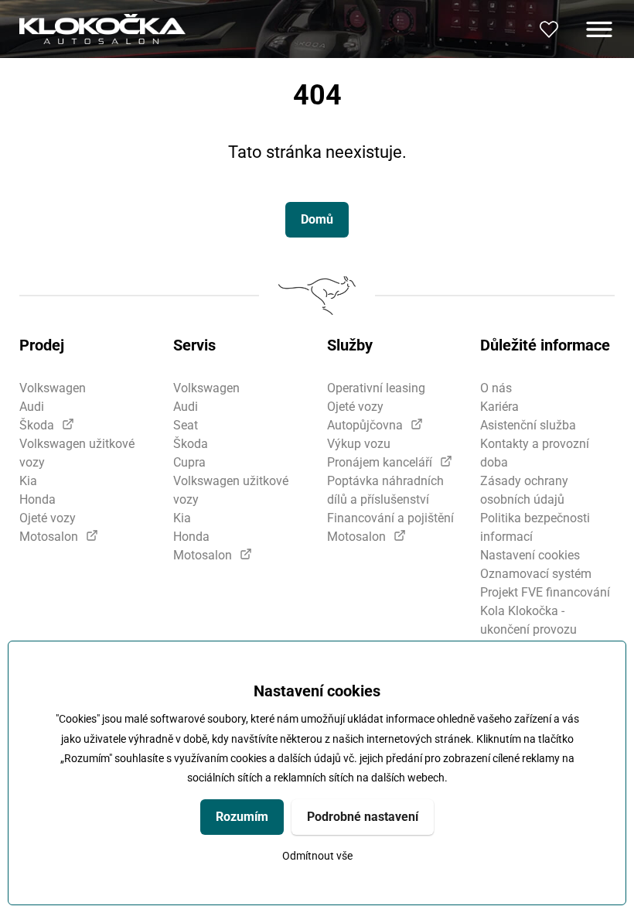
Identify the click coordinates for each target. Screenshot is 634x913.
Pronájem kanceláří (379, 462)
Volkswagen (52, 388)
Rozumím (242, 816)
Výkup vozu (358, 443)
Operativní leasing (376, 388)
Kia (28, 481)
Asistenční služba (528, 425)
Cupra (189, 462)
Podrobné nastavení (362, 816)
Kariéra (499, 406)
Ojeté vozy (47, 518)
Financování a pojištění (390, 518)
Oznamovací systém (535, 573)
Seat (185, 425)
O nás (496, 388)
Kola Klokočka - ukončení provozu (528, 620)
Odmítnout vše (317, 856)
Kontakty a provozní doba (534, 453)
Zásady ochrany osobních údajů (524, 490)
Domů (317, 219)
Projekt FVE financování (545, 592)
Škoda (36, 425)
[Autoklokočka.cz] (102, 29)
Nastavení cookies (530, 555)
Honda (37, 499)
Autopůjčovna (365, 425)
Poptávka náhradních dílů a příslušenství (385, 490)
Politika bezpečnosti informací (535, 527)
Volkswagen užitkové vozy (77, 453)
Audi (31, 406)
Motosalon (48, 536)
